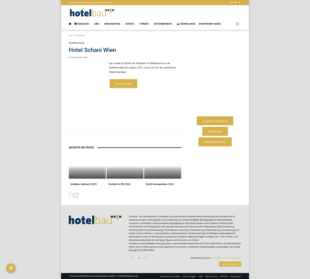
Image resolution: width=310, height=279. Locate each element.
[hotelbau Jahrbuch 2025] (87, 166)
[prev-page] (71, 195)
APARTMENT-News (215, 142)
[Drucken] (129, 122)
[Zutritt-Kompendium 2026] (162, 166)
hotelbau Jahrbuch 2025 (83, 184)
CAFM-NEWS (148, 250)
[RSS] (239, 3)
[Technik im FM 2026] (125, 166)
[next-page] (76, 195)
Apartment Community (175, 246)
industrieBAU (222, 246)
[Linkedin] (231, 3)
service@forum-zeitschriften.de (226, 257)
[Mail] (235, 3)
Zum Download (123, 83)
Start (71, 35)
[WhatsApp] (99, 122)
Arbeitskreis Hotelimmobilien (201, 246)
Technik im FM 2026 (119, 184)
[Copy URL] (114, 122)
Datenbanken (215, 131)
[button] (237, 24)
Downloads (80, 35)
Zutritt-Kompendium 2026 (160, 184)
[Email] (121, 122)
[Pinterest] (91, 122)
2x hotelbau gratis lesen (215, 121)
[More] (136, 122)
